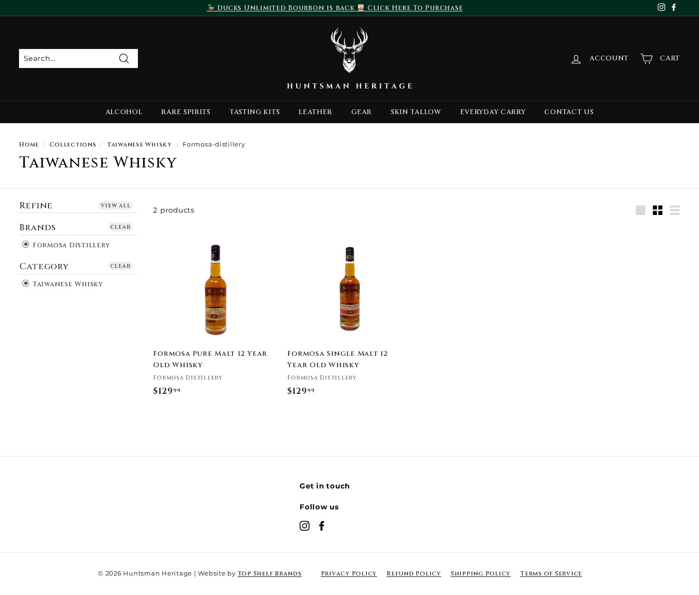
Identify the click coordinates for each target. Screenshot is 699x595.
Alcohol (124, 112)
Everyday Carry (493, 112)
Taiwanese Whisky (139, 145)
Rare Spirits (185, 112)
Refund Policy (414, 573)
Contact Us (568, 112)
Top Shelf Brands (270, 573)
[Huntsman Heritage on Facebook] (322, 525)
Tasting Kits (255, 112)
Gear (361, 112)
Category (44, 267)
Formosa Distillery (70, 245)
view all (115, 205)
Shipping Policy (481, 573)
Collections (72, 145)
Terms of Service (551, 573)
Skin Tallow (416, 112)
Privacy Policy (349, 573)
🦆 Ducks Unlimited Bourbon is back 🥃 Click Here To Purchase (335, 7)
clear (120, 227)
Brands (37, 228)
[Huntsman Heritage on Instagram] (305, 525)
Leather (315, 112)
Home (29, 145)
